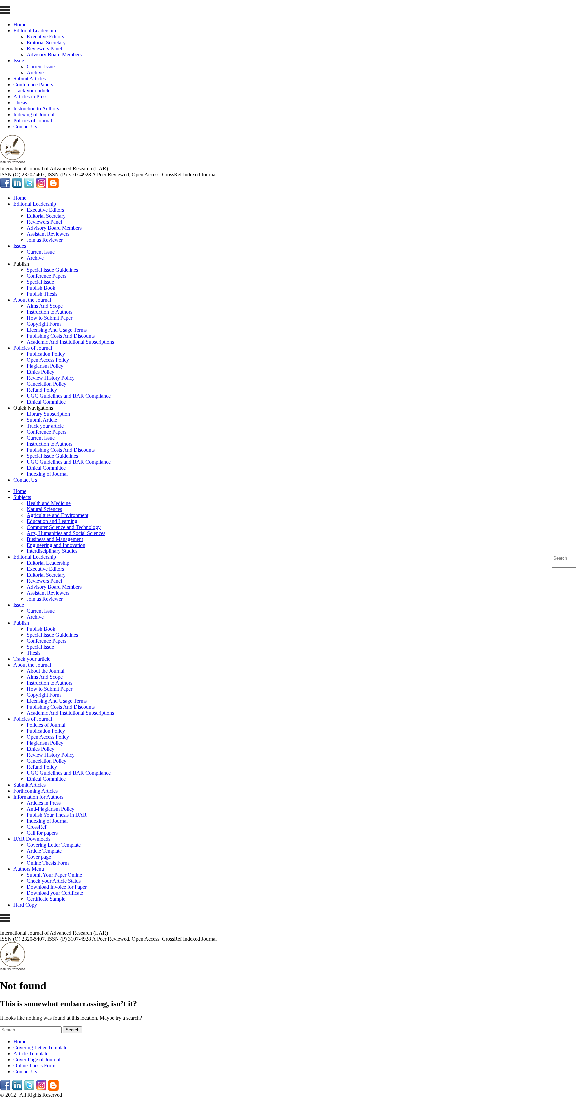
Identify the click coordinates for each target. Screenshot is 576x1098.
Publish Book (41, 288)
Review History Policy (51, 378)
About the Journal (32, 300)
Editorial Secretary (46, 42)
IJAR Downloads (31, 839)
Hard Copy (25, 905)
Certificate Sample (46, 899)
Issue (18, 60)
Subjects (22, 497)
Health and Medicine (49, 503)
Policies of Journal (32, 120)
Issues (19, 246)
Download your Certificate (55, 893)
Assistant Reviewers (48, 234)
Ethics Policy (40, 372)
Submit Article (42, 420)
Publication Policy (46, 354)
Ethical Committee (46, 402)
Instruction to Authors (36, 108)
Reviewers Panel (44, 48)
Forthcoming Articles (35, 791)
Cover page (39, 857)
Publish (21, 623)
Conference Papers (33, 84)
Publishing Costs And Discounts (61, 336)
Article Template (44, 851)
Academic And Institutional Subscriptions (70, 342)
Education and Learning (52, 521)
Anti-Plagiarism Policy (50, 809)
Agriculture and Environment (57, 515)
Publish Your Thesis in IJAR (57, 815)
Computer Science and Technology (64, 527)
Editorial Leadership (34, 30)
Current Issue (41, 66)
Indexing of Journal (33, 114)
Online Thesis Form (48, 863)
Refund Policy (42, 390)
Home (19, 24)
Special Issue (40, 282)
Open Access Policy (48, 360)
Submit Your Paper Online (54, 875)
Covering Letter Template (54, 845)
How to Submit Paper (49, 318)
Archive (35, 72)
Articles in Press (30, 96)
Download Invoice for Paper (57, 887)
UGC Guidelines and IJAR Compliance (69, 396)
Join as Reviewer (45, 240)
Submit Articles (29, 78)
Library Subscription (48, 414)
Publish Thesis (42, 294)
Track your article (31, 90)
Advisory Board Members (54, 54)
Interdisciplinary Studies (52, 551)
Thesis (20, 102)
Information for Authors (38, 797)
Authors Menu (28, 869)
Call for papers (42, 833)
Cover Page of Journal (36, 1059)
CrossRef (36, 827)
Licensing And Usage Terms (57, 330)
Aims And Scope (45, 306)
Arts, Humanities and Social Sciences (66, 533)
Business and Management (55, 539)
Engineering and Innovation (56, 545)
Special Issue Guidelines (52, 270)
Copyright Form (44, 324)
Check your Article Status (54, 881)
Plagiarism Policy (45, 366)
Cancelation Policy (46, 384)
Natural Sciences (44, 509)
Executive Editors (45, 36)
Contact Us (25, 126)
